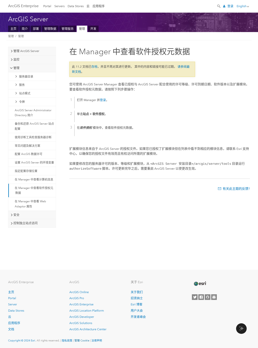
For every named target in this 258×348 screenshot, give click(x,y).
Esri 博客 (136, 304)
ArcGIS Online (79, 292)
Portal (47, 6)
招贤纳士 (137, 298)
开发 (93, 29)
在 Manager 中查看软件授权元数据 (34, 190)
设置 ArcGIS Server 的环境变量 (34, 162)
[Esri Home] (199, 284)
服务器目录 (26, 76)
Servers (59, 6)
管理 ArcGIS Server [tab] (26, 51)
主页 (13, 29)
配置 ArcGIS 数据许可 (28, 154)
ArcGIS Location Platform (86, 310)
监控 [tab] (16, 59)
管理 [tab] (16, 68)
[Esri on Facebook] (201, 297)
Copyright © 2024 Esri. (22, 340)
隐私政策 (67, 340)
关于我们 (137, 292)
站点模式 (24, 93)
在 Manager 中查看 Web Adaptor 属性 (30, 204)
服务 (22, 85)
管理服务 (68, 29)
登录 (230, 6)
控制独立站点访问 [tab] (25, 223)
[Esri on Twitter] (195, 297)
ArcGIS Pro (76, 298)
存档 (94, 66)
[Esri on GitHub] (207, 297)
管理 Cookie (81, 340)
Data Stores (76, 6)
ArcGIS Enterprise (23, 6)
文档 (11, 329)
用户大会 (137, 310)
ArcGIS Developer (81, 317)
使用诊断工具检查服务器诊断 (33, 137)
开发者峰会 (138, 317)
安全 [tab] (16, 215)
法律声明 (96, 340)
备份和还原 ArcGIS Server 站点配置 (34, 126)
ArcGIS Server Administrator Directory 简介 (33, 113)
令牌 (22, 101)
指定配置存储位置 (26, 171)
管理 (82, 29)
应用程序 (99, 6)
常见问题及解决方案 (27, 145)
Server (12, 304)
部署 (36, 29)
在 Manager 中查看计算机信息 (34, 179)
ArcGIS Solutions (80, 323)
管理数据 (50, 29)
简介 (25, 29)
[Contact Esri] (214, 297)
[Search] (219, 6)
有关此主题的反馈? (236, 189)
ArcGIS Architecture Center (88, 329)
